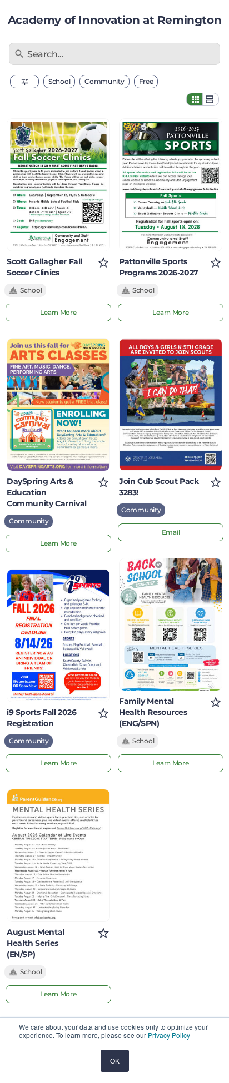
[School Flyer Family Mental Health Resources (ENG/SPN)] (170, 624)
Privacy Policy (169, 1035)
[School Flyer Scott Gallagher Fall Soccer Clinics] (58, 184)
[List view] (210, 99)
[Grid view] (194, 99)
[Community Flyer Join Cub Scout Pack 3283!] (170, 404)
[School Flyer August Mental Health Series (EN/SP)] (58, 855)
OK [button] (115, 1060)
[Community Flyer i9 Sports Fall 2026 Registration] (58, 635)
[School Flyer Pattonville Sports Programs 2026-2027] (170, 184)
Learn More (58, 312)
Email (171, 532)
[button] (24, 81)
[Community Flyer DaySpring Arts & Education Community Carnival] (58, 404)
